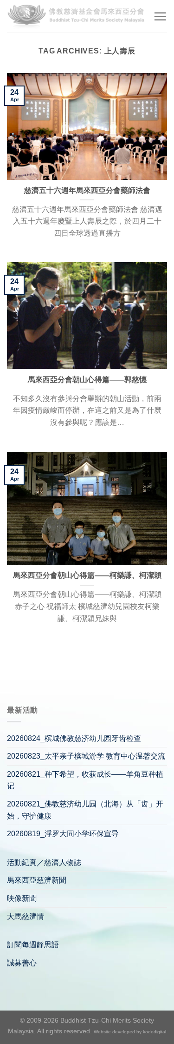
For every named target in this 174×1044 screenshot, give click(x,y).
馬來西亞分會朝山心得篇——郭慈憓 (87, 379)
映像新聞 (22, 898)
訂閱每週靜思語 (33, 945)
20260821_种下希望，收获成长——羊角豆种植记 (85, 780)
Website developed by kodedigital (130, 1031)
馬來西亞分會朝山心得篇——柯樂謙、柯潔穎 (87, 575)
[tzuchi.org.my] (76, 16)
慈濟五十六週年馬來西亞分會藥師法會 (87, 190)
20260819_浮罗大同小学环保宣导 (63, 834)
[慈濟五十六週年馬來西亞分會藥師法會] (87, 126)
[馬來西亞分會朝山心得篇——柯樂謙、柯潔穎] (87, 508)
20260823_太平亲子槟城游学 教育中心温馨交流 (86, 756)
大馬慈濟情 (25, 916)
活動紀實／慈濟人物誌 (44, 862)
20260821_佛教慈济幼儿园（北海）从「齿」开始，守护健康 (85, 810)
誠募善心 (22, 963)
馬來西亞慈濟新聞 (36, 880)
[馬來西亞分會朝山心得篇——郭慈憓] (87, 315)
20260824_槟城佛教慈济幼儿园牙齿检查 (74, 738)
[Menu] (160, 16)
